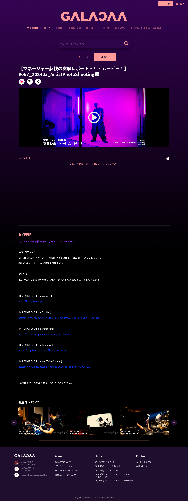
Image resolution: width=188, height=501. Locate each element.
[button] (42, 440)
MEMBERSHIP (38, 27)
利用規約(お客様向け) (104, 462)
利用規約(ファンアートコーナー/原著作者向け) (114, 481)
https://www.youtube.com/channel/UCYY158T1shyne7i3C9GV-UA (54, 366)
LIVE (59, 27)
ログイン (166, 3)
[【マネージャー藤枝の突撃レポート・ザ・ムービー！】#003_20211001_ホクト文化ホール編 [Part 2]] (43, 421)
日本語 (179, 3)
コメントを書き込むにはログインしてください (94, 163)
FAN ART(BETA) (82, 27)
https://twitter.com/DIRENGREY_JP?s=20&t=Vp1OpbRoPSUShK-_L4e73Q (58, 317)
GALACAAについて (63, 462)
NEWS (120, 27)
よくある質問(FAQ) (144, 462)
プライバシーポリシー (64, 466)
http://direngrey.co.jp (30, 301)
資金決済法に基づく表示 (65, 474)
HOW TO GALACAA (146, 27)
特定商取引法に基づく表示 (66, 470)
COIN (105, 27)
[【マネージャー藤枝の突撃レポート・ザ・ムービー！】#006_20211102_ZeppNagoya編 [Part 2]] (145, 421)
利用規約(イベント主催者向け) (108, 466)
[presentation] (14, 423)
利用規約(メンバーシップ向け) (108, 470)
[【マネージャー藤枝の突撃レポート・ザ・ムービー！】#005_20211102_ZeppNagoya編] (94, 421)
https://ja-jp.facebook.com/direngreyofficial (42, 350)
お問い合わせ (141, 466)
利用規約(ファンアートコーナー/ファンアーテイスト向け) (114, 475)
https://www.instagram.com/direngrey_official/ (44, 334)
